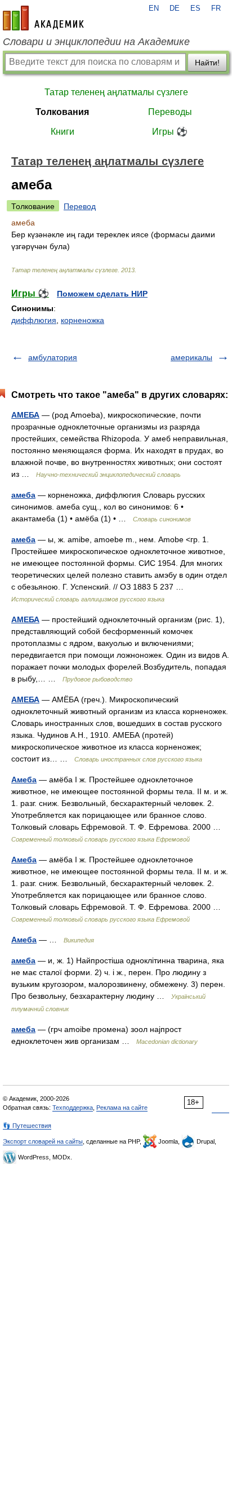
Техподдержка (72, 1107)
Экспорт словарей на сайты (43, 1141)
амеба (23, 494)
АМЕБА (25, 414)
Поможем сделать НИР (102, 293)
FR (216, 8)
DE (174, 8)
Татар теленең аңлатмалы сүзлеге (116, 92)
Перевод (80, 206)
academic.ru (43, 18)
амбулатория (52, 357)
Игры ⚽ (170, 131)
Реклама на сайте (122, 1107)
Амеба (24, 779)
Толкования (62, 112)
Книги (62, 131)
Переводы (170, 112)
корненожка (82, 320)
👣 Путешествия (27, 1125)
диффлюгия (33, 320)
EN (154, 8)
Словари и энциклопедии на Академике (96, 41)
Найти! (207, 62)
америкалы (191, 357)
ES (195, 8)
